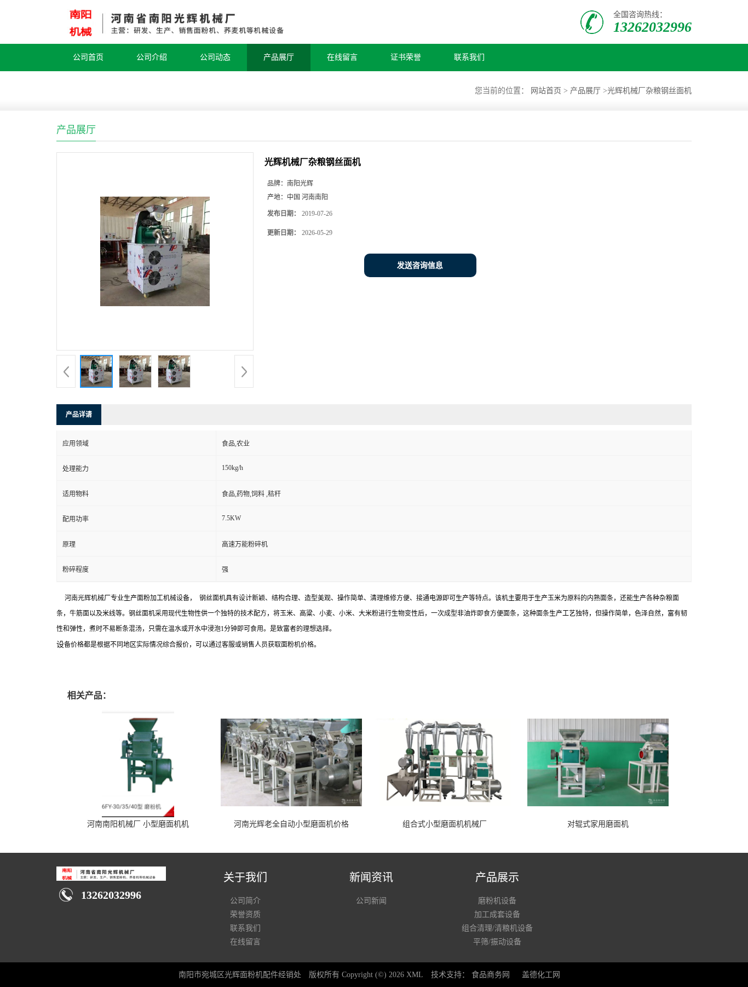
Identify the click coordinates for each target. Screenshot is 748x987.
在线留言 (342, 57)
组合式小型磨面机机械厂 (444, 824)
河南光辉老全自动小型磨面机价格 (291, 824)
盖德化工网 (541, 975)
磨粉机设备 (497, 901)
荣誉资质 (245, 914)
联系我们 (469, 57)
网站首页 (546, 91)
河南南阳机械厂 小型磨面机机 (138, 824)
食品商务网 (490, 975)
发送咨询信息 (420, 265)
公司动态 (215, 57)
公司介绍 (151, 57)
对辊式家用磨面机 (598, 824)
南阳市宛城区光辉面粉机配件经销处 (240, 975)
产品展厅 (278, 57)
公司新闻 (371, 901)
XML (414, 975)
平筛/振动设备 (497, 942)
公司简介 (245, 901)
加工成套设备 (497, 914)
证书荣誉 (405, 57)
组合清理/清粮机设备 (497, 928)
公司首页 (88, 57)
